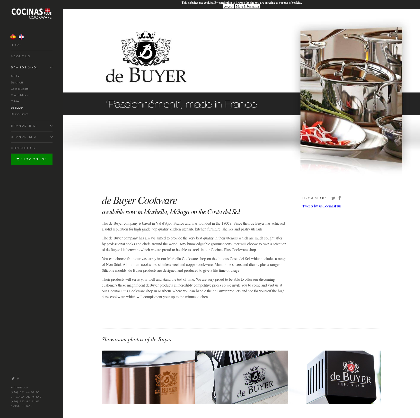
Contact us (23, 148)
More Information (247, 6)
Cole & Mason (20, 95)
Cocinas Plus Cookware (31, 13)
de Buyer (17, 107)
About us (20, 56)
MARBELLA (19, 387)
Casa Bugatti (20, 88)
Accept (228, 6)
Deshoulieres (19, 114)
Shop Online (33, 159)
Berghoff (17, 82)
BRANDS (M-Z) (24, 137)
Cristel (15, 101)
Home (16, 45)
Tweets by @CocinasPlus (321, 205)
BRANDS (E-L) (24, 125)
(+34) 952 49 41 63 (25, 401)
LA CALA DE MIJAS (26, 396)
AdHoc (15, 76)
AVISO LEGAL (22, 406)
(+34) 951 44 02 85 (25, 392)
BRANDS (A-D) (24, 67)
